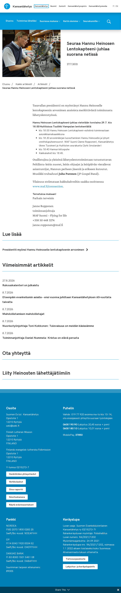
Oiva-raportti (16, 489)
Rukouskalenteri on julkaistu (20, 285)
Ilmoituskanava (17, 496)
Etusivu (6, 84)
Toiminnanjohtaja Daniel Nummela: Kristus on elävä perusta (40, 338)
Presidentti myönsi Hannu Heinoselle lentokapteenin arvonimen (43, 249)
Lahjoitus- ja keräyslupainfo (80, 566)
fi (113, 6)
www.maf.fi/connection (48, 186)
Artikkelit (42, 84)
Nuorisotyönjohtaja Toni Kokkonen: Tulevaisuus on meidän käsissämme (48, 326)
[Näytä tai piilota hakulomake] (109, 21)
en (117, 6)
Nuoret (53, 6)
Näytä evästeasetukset (21, 504)
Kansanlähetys (41, 6)
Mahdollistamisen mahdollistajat (23, 314)
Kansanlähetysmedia (98, 6)
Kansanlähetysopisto (77, 6)
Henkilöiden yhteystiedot (22, 473)
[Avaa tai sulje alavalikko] (59, 21)
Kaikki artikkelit (24, 84)
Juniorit (62, 6)
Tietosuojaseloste (75, 558)
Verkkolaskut (16, 481)
